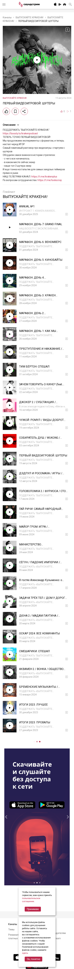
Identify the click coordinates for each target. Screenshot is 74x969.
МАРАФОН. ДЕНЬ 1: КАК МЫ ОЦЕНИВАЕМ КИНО (37, 332)
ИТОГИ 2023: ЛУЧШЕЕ (33, 704)
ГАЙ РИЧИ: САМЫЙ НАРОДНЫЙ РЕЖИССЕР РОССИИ (40, 510)
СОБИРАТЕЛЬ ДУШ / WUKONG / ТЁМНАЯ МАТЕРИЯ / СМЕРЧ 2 (39, 439)
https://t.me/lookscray (50, 180)
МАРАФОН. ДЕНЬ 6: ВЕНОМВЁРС (40, 242)
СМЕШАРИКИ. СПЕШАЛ (34, 651)
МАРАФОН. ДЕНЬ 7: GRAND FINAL (40, 224)
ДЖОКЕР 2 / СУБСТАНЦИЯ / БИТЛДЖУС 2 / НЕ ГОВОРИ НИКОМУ (43, 403)
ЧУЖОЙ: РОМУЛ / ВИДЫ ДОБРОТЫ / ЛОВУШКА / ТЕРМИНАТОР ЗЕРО (42, 421)
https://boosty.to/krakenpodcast (20, 133)
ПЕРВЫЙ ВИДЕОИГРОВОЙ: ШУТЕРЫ (43, 455)
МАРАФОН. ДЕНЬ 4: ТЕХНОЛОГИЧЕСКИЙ (32, 279)
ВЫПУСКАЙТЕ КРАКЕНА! (29, 17)
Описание (9, 124)
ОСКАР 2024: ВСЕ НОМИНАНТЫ (39, 633)
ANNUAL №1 (27, 206)
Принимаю (33, 909)
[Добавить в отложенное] (15, 111)
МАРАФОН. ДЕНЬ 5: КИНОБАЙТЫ (40, 259)
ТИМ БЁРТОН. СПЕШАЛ (34, 366)
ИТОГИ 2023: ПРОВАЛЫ (34, 722)
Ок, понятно (33, 959)
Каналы (7, 17)
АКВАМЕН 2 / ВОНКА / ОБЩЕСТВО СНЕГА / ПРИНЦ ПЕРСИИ (41, 670)
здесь (25, 953)
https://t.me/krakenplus (44, 176)
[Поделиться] (24, 111)
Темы (11, 929)
